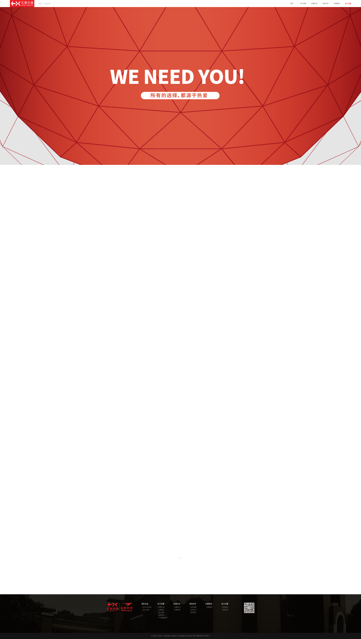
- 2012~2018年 (146, 607)
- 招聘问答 (224, 610)
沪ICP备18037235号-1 (201, 636)
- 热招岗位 (224, 607)
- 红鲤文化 (176, 607)
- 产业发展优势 (162, 618)
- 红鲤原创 (208, 607)
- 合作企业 (192, 610)
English (47, 3)
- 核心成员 (160, 612)
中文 (40, 3)
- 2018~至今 (145, 610)
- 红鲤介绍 (160, 607)
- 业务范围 (192, 607)
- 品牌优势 (160, 615)
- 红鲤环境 (176, 610)
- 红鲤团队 (160, 610)
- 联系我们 (192, 612)
